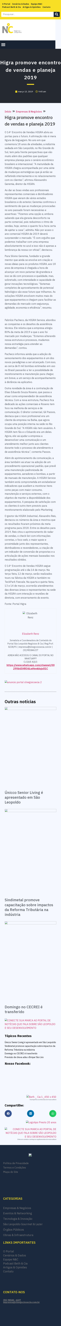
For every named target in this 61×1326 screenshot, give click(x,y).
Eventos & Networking (17, 1213)
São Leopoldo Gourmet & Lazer (23, 1224)
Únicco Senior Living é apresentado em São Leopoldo (24, 797)
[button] (3, 44)
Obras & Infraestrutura (18, 1235)
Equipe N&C (36, 4)
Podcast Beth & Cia (11, 7)
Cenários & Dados (20, 4)
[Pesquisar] (57, 14)
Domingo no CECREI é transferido (24, 1009)
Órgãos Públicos (13, 1229)
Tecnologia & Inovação (17, 1219)
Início (8, 111)
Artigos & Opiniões (32, 7)
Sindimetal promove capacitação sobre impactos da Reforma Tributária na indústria (29, 907)
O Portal (6, 4)
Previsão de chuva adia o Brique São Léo (24, 1057)
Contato (46, 7)
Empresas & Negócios (29, 111)
